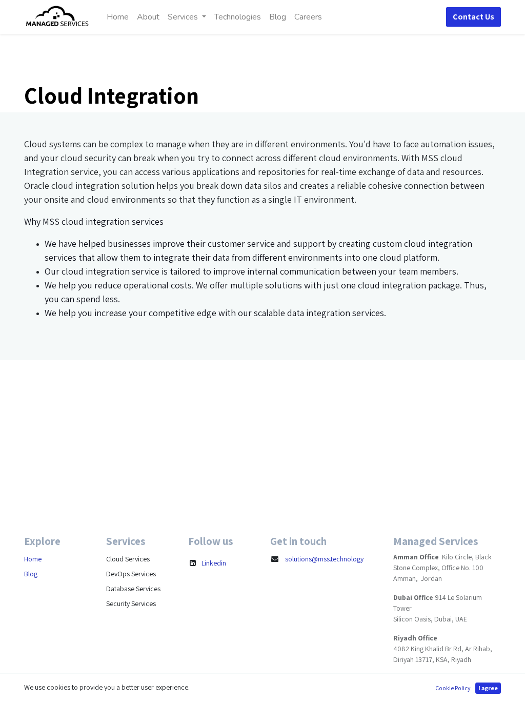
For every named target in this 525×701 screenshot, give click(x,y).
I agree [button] (488, 688)
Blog (30, 573)
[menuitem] (118, 17)
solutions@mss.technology (324, 558)
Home (33, 558)
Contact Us (473, 16)
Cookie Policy (453, 688)
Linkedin (213, 563)
